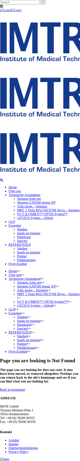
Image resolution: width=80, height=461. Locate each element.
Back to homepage (12, 389)
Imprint (13, 444)
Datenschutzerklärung (23, 448)
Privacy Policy (18, 452)
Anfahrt (14, 440)
